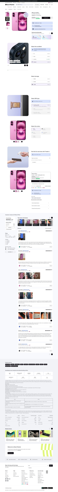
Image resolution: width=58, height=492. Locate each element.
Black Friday (31, 477)
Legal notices (39, 481)
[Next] (22, 141)
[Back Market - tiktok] (7, 479)
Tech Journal (31, 472)
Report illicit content (40, 482)
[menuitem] (19, 7)
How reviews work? (9, 229)
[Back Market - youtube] (9, 479)
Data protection (40, 479)
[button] (26, 15)
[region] (42, 37)
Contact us (14, 472)
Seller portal (23, 480)
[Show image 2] (18, 141)
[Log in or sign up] (50, 4)
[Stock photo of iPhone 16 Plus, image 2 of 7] (7, 23)
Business (46, 4)
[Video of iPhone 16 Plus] (7, 19)
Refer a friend (23, 472)
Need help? (42, 4)
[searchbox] (25, 4)
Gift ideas (31, 476)
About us (6, 472)
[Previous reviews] (50, 354)
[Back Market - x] (7, 480)
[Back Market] (9, 4)
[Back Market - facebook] (6, 480)
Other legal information (41, 480)
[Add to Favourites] (52, 18)
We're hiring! (6, 476)
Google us (19, 450)
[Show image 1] (16, 141)
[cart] (52, 4)
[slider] (5, 237)
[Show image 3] (20, 141)
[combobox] (41, 158)
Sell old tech (23, 476)
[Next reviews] (52, 354)
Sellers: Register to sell (25, 479)
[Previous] (14, 141)
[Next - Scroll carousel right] (52, 33)
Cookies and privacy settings (40, 477)
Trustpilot (6, 477)
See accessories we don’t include (36, 199)
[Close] (57, 1)
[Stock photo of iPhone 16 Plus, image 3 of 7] (7, 28)
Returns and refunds (16, 476)
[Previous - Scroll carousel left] (50, 33)
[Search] (16, 4)
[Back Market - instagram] (6, 479)
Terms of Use (39, 472)
